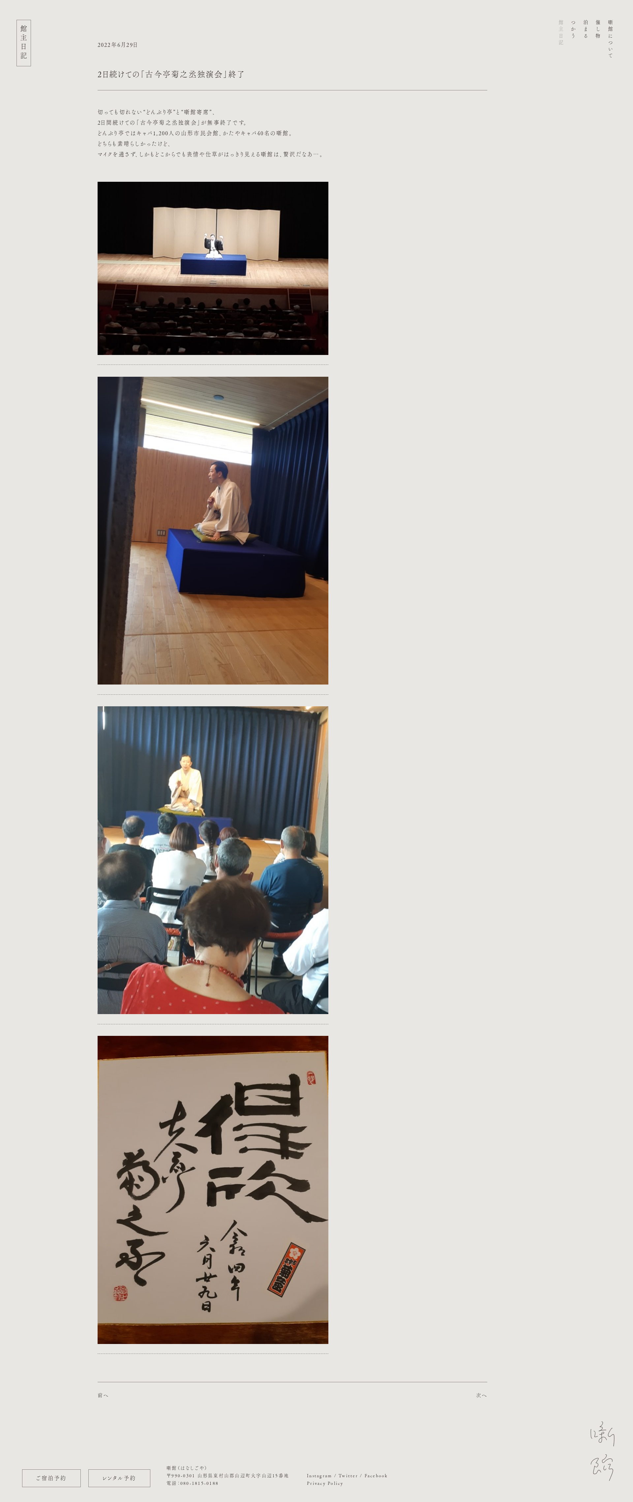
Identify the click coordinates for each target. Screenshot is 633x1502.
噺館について (610, 40)
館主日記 (560, 33)
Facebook (376, 1475)
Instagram (319, 1475)
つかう (573, 30)
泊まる (585, 30)
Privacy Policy (325, 1483)
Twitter (348, 1475)
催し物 (598, 30)
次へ (482, 1395)
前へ (103, 1395)
